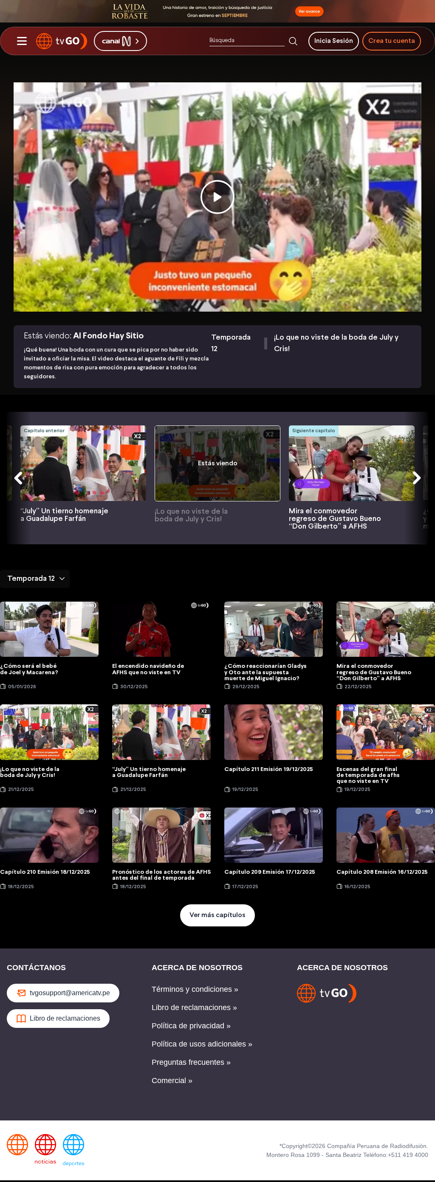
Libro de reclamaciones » (194, 1007)
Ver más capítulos (217, 915)
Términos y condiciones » (195, 989)
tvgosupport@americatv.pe (70, 992)
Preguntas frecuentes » (191, 1062)
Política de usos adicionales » (202, 1044)
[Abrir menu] (21, 41)
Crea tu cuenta (391, 41)
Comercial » (172, 1080)
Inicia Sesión (333, 41)
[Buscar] (293, 41)
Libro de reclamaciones (65, 1018)
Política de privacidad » (191, 1026)
